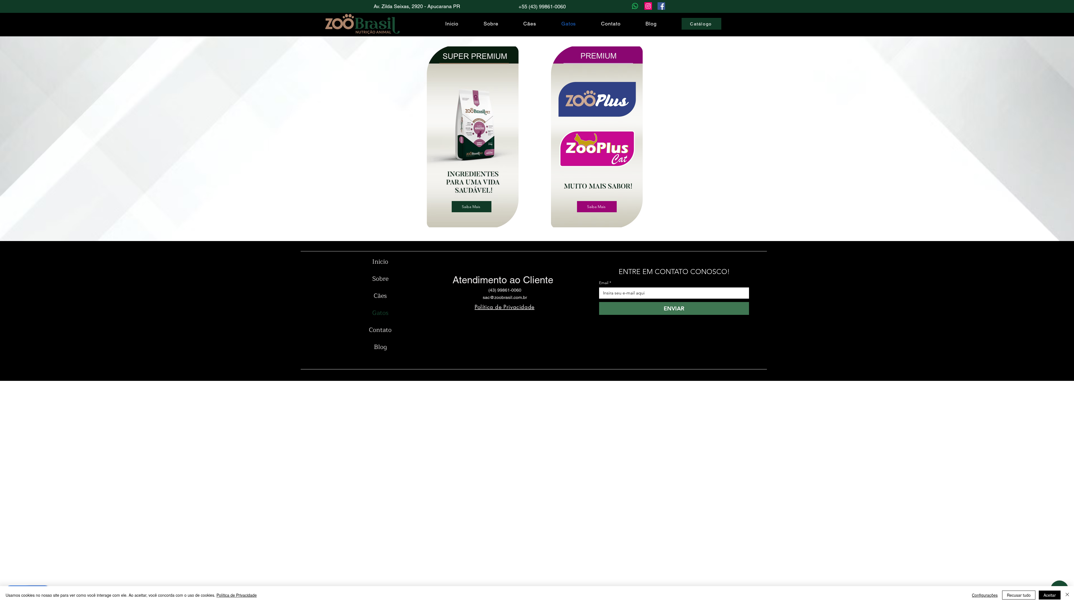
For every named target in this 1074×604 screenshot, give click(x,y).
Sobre (380, 279)
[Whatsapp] (635, 6)
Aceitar (1050, 595)
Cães (380, 296)
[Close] (1067, 595)
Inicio (380, 262)
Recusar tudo (1019, 595)
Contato (380, 330)
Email (605, 282)
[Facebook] (661, 6)
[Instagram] (648, 6)
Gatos (380, 313)
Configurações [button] (985, 595)
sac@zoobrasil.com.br (505, 297)
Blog (380, 347)
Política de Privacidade (236, 595)
